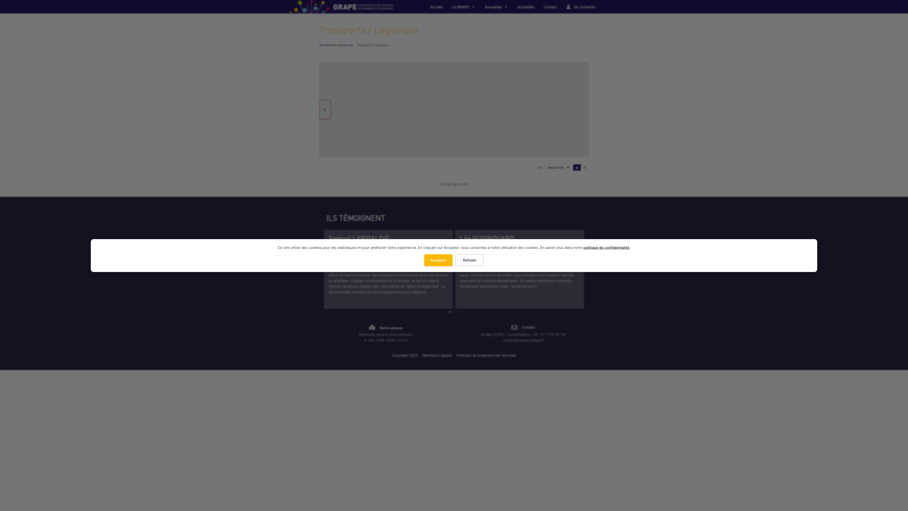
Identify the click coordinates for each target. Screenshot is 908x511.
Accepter (438, 260)
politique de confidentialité (606, 247)
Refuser (469, 260)
